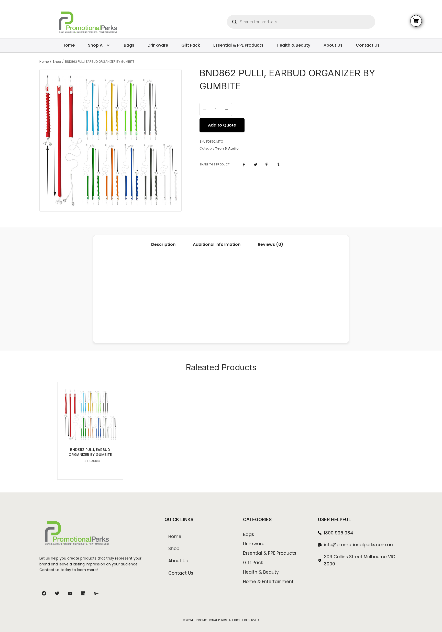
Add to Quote (222, 125)
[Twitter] (57, 593)
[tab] (163, 244)
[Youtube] (70, 593)
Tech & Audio (227, 148)
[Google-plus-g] (96, 593)
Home (44, 62)
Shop (57, 62)
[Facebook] (44, 593)
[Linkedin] (83, 593)
